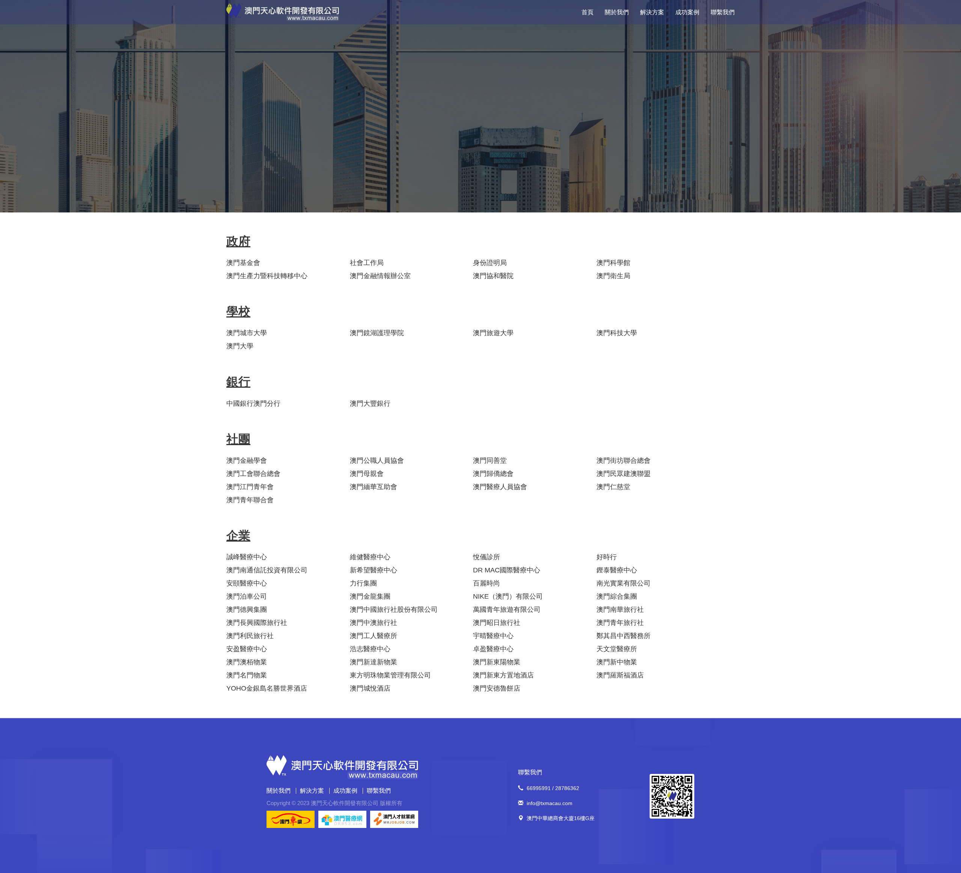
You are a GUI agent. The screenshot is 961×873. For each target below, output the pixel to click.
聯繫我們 (723, 12)
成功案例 (687, 12)
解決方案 (652, 12)
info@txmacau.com (549, 803)
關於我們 (617, 12)
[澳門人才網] (394, 819)
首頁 (587, 12)
